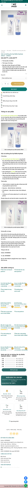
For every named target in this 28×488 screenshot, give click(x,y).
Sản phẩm (9, 50)
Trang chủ (3, 50)
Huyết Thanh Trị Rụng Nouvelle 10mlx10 (6, 303)
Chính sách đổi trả (5, 460)
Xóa (26, 73)
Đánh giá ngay (14, 369)
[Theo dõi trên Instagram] (14, 433)
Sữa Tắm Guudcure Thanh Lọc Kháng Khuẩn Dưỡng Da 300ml (20, 325)
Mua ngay (14, 89)
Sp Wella (3, 52)
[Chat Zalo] (25, 478)
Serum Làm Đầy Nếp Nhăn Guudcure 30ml (20, 284)
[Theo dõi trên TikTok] (17, 433)
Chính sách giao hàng (6, 458)
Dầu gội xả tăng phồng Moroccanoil (19, 347)
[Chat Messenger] (25, 481)
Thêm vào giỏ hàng (18, 83)
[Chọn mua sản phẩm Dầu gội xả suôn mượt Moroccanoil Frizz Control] (12, 329)
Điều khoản (3, 456)
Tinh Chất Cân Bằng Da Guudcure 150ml (6, 284)
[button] (2, 5)
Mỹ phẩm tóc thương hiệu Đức (19, 50)
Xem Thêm (3, 2)
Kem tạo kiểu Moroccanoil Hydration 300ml (7, 347)
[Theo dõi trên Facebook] (11, 433)
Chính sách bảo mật (5, 462)
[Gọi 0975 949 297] (25, 485)
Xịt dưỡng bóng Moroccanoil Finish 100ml (20, 303)
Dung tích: (3, 74)
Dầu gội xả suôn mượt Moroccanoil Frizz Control (7, 325)
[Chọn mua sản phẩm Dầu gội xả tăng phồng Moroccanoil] (26, 348)
